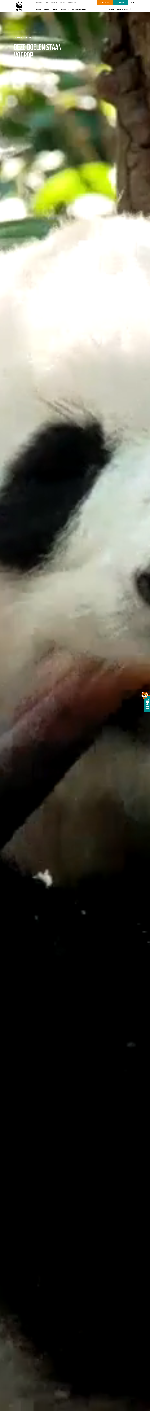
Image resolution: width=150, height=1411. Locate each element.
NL (132, 2)
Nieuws (111, 9)
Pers (47, 2)
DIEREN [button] (55, 9)
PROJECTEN (65, 9)
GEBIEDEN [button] (47, 9)
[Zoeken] (132, 9)
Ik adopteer (105, 2)
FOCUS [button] (38, 9)
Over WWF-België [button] (122, 9)
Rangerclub (71, 2)
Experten (39, 2)
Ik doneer (120, 2)
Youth (62, 2)
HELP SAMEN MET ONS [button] (79, 9)
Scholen (54, 2)
